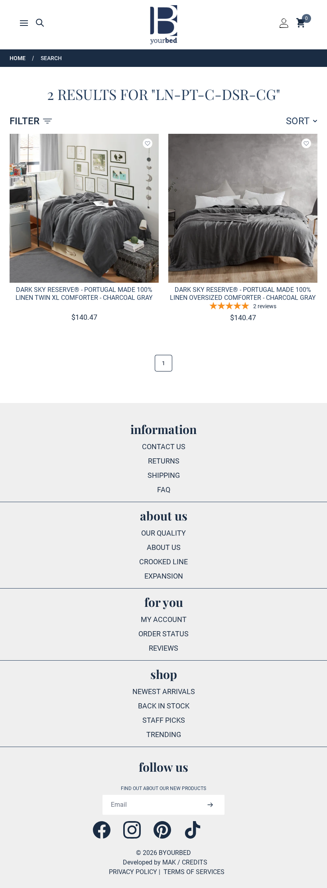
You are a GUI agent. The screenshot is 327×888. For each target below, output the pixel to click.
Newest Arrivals (163, 691)
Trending (163, 734)
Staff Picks (163, 720)
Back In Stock (163, 706)
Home (18, 58)
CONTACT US (163, 446)
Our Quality (163, 533)
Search (51, 58)
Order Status (163, 634)
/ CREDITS (192, 862)
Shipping (164, 475)
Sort (297, 121)
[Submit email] (210, 804)
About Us (164, 547)
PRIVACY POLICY (133, 872)
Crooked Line (163, 561)
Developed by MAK (149, 862)
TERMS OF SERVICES (194, 872)
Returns (163, 461)
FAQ (163, 489)
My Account (164, 619)
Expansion (163, 576)
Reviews (163, 648)
